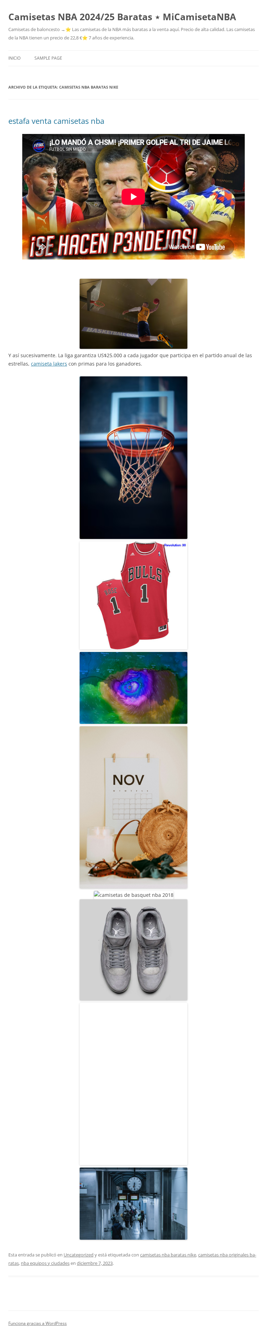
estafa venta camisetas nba (56, 120)
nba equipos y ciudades (45, 1263)
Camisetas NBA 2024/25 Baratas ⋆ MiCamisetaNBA (122, 16)
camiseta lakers (49, 363)
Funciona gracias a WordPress (37, 1323)
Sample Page (48, 58)
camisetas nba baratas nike (168, 1255)
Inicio (14, 58)
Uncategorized (79, 1255)
